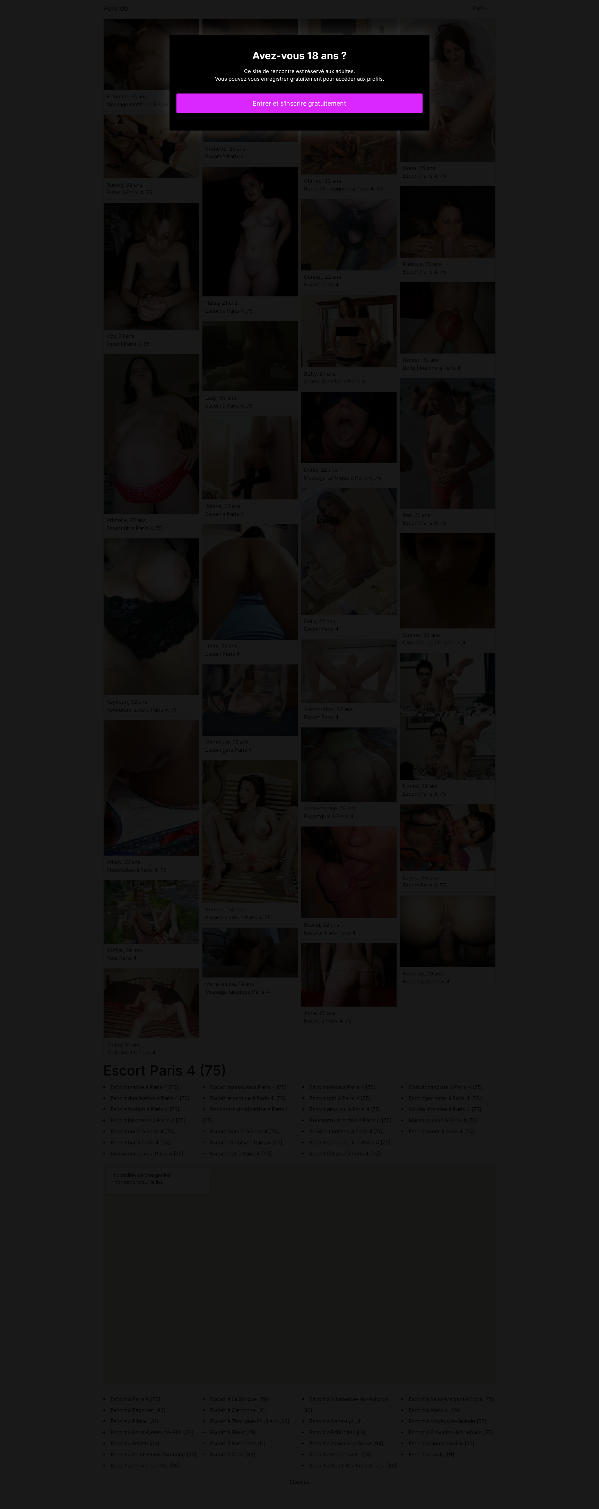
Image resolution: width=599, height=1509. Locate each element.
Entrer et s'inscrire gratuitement (299, 103)
